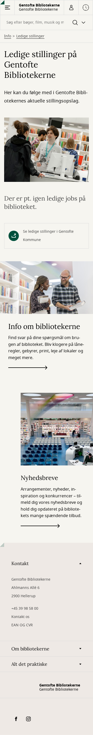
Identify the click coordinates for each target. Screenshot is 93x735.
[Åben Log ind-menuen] (71, 7)
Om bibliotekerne (30, 649)
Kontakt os (20, 617)
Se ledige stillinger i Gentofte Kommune (48, 236)
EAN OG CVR (22, 625)
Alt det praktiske (29, 664)
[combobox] (46, 22)
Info (7, 36)
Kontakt (20, 563)
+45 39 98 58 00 (24, 608)
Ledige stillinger (30, 36)
